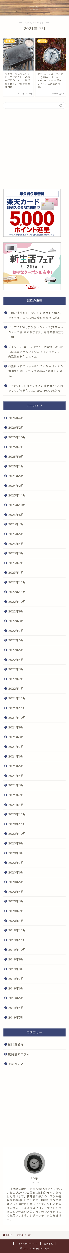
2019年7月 (16, 979)
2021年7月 (16, 747)
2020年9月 (16, 843)
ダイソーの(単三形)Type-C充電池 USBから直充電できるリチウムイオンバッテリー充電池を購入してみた (35, 351)
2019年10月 (17, 950)
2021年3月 (16, 785)
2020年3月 (16, 901)
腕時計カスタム (19, 1054)
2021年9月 (16, 727)
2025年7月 (16, 447)
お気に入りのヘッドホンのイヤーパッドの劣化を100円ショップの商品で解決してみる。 (35, 371)
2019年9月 (16, 959)
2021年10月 (17, 718)
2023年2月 (16, 563)
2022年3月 (16, 669)
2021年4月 (16, 776)
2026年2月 (16, 428)
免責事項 (48, 1243)
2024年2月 (16, 486)
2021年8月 (16, 737)
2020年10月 (17, 834)
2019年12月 (17, 930)
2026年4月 (16, 418)
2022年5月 (16, 650)
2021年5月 (16, 766)
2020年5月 (16, 882)
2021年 (20, 1235)
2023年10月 (17, 505)
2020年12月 (17, 814)
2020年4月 (16, 892)
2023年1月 (16, 573)
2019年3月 (16, 1017)
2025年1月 (16, 466)
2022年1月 (16, 689)
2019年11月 (17, 940)
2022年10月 (17, 602)
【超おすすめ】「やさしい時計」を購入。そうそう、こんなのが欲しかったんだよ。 (35, 315)
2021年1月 (16, 805)
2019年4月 (16, 1008)
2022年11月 (17, 592)
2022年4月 (16, 660)
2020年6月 (16, 872)
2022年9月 (16, 611)
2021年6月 (16, 756)
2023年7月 (16, 524)
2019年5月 (16, 998)
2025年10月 (17, 437)
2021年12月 (17, 698)
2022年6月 (16, 640)
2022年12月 (17, 582)
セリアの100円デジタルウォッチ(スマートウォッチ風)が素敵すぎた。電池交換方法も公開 (36, 332)
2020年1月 (16, 921)
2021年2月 (16, 795)
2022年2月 (16, 679)
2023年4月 (16, 544)
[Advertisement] (34, 148)
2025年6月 (16, 457)
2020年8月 (16, 853)
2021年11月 (17, 708)
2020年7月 (16, 863)
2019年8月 (16, 969)
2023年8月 (16, 515)
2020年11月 (17, 824)
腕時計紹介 (16, 1045)
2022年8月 (16, 621)
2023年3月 (16, 553)
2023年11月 (17, 495)
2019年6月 (16, 988)
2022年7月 (16, 631)
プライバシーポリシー (27, 1243)
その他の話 (16, 1064)
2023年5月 (16, 534)
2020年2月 (16, 911)
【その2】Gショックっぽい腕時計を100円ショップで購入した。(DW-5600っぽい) (35, 388)
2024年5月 (16, 476)
